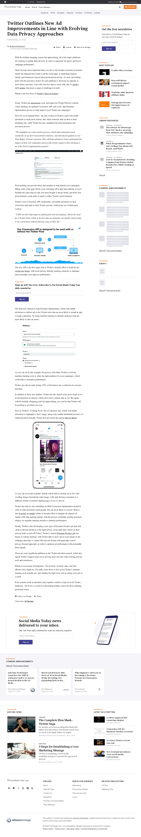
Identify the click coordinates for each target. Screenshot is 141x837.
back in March (71, 417)
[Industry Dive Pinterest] (27, 788)
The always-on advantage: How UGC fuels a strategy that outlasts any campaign (119, 130)
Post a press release (114, 250)
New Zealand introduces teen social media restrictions (119, 754)
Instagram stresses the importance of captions (121, 105)
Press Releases (44, 7)
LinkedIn (97, 13)
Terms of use (60, 829)
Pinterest (79, 13)
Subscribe (131, 7)
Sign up (22, 299)
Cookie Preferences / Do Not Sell (94, 829)
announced (35, 102)
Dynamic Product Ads (66, 533)
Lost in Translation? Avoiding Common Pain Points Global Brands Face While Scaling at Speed (120, 163)
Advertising (76, 785)
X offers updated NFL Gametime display (117, 719)
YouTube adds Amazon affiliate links (122, 93)
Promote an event (113, 290)
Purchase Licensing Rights (53, 801)
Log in (74, 797)
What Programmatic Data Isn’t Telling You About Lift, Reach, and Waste (119, 146)
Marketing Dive (41, 2)
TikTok (52, 13)
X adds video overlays (121, 70)
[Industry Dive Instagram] (23, 788)
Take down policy (73, 829)
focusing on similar (27, 513)
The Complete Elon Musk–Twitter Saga (56, 722)
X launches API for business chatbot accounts (120, 730)
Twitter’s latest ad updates (47, 93)
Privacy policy (48, 829)
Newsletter (47, 797)
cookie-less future (22, 271)
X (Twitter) (88, 13)
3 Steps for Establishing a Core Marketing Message (59, 748)
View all (102, 175)
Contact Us (47, 793)
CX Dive (32, 2)
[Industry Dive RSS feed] (32, 788)
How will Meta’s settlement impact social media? (120, 83)
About (45, 785)
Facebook (44, 13)
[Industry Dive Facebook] (13, 788)
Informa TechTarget (80, 818)
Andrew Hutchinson (17, 46)
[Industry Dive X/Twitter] (18, 788)
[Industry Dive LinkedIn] (9, 788)
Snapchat (70, 13)
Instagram (60, 13)
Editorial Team (48, 789)
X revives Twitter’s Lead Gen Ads (118, 741)
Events (34, 7)
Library (27, 7)
